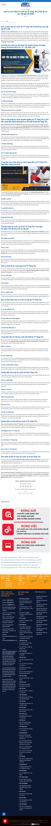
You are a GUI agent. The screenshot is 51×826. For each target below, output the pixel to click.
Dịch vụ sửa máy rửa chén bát (41, 820)
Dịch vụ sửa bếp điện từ (14, 821)
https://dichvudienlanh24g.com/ (9, 636)
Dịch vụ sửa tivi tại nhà (25, 821)
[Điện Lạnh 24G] (25, 4)
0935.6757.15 (10, 600)
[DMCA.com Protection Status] (35, 824)
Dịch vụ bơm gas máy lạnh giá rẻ (26, 822)
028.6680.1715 (11, 604)
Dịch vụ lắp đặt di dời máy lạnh (41, 822)
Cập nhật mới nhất (25, 9)
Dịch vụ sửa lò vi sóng (37, 821)
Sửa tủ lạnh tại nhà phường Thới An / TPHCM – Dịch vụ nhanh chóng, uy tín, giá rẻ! (20, 557)
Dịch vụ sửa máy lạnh (28, 820)
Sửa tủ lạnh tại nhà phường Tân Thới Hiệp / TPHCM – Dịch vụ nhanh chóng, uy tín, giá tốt (21, 560)
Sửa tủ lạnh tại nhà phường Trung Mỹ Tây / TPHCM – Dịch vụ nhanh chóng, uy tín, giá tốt (21, 562)
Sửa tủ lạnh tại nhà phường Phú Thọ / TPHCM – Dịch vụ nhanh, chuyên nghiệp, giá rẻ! (20, 567)
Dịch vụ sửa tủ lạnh (18, 820)
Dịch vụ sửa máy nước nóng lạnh (10, 822)
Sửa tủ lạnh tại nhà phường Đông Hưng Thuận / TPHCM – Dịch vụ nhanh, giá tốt (19, 565)
